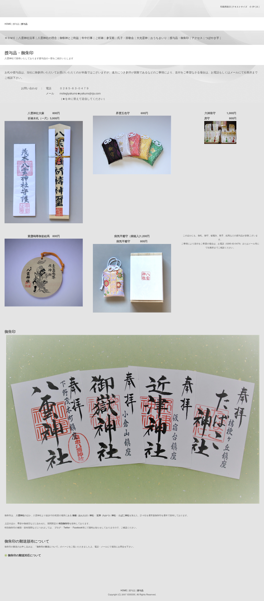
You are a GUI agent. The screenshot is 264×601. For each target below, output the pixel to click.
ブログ (57, 527)
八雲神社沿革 (26, 38)
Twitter (67, 527)
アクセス (197, 38)
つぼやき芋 (212, 38)
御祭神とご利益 (69, 38)
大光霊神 (142, 38)
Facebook (77, 527)
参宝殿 (110, 38)
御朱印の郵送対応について (24, 555)
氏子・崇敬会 (125, 38)
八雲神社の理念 (47, 38)
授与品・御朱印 (179, 38)
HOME (8, 23)
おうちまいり (158, 38)
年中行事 (87, 38)
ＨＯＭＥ (10, 38)
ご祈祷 (99, 38)
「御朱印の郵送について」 (47, 546)
